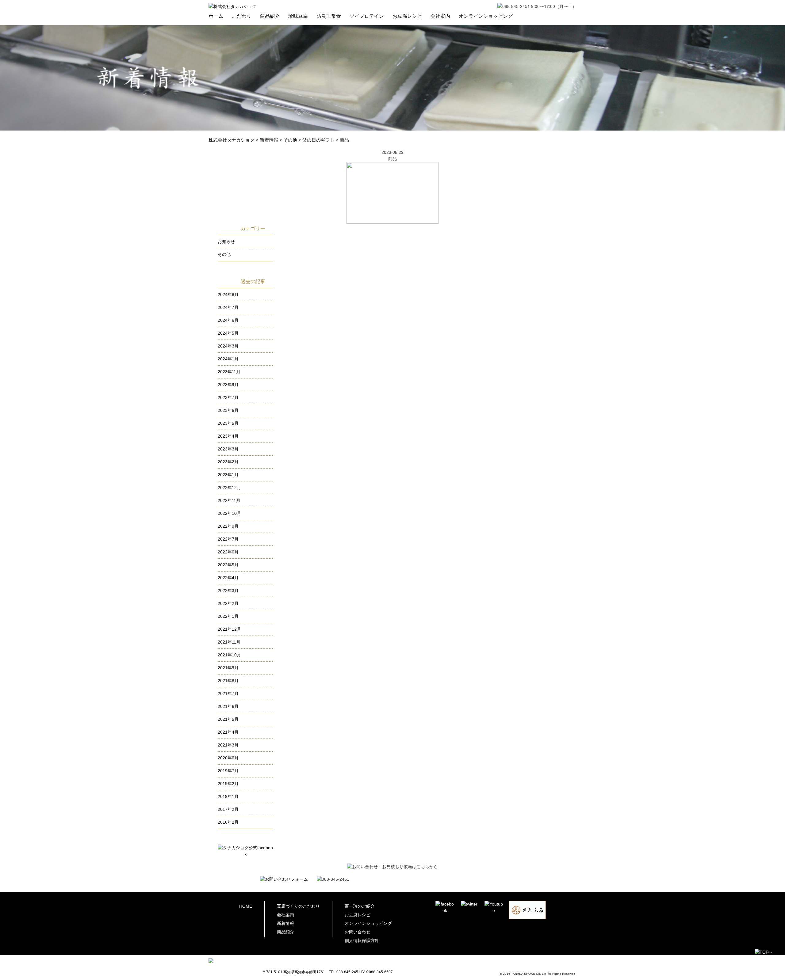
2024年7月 (228, 307)
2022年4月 (228, 577)
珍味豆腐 (298, 15)
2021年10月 (229, 654)
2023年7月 (228, 397)
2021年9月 (228, 667)
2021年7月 (228, 693)
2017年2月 (228, 809)
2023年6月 (228, 410)
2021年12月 (229, 629)
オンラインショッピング (486, 15)
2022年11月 (229, 500)
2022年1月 (228, 616)
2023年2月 (228, 461)
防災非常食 (328, 15)
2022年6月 (228, 551)
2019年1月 (228, 796)
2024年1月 (228, 358)
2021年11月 (229, 642)
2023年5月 (228, 423)
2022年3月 (228, 590)
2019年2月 (228, 783)
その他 (224, 254)
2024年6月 (228, 320)
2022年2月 (228, 603)
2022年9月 (228, 526)
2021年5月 (228, 719)
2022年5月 (228, 564)
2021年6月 (228, 706)
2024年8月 (228, 294)
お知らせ (226, 241)
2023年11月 (229, 371)
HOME (245, 906)
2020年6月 (228, 757)
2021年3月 (228, 745)
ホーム (216, 15)
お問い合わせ (357, 931)
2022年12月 (229, 487)
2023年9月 (228, 384)
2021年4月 (228, 732)
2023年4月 (228, 436)
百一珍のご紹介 (360, 906)
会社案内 (440, 15)
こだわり (241, 15)
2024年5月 (228, 333)
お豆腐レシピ (407, 15)
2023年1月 (228, 474)
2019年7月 (228, 770)
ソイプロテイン (367, 15)
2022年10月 (229, 513)
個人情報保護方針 (362, 940)
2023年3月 (228, 448)
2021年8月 (228, 680)
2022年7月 (228, 539)
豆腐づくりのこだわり (298, 906)
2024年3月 (228, 346)
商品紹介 (270, 15)
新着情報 (285, 923)
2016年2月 (228, 822)
